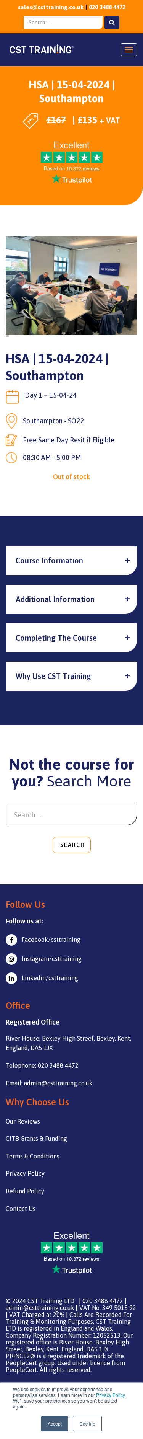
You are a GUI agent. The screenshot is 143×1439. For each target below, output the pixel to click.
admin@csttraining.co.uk (40, 1307)
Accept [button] (55, 1423)
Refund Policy (25, 1191)
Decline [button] (87, 1423)
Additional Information (55, 599)
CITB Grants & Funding (36, 1138)
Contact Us (20, 1208)
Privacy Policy (110, 1395)
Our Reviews (23, 1121)
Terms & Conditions (32, 1156)
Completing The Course (56, 637)
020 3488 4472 (107, 7)
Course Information (49, 560)
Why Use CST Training (53, 676)
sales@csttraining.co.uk (51, 7)
